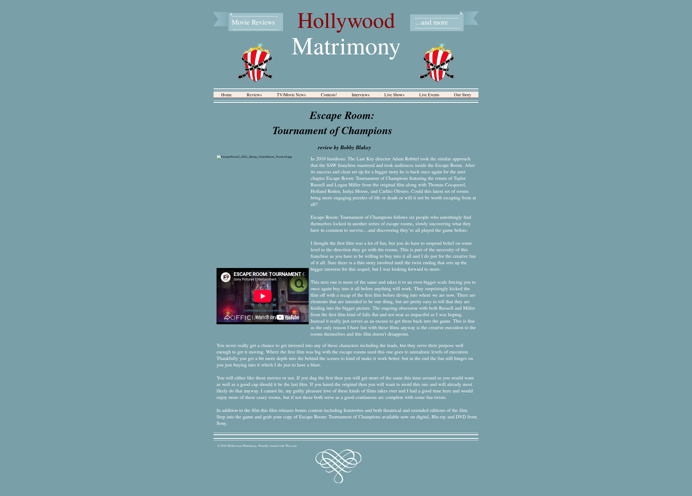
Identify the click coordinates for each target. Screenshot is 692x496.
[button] (254, 96)
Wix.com (291, 446)
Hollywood (346, 19)
